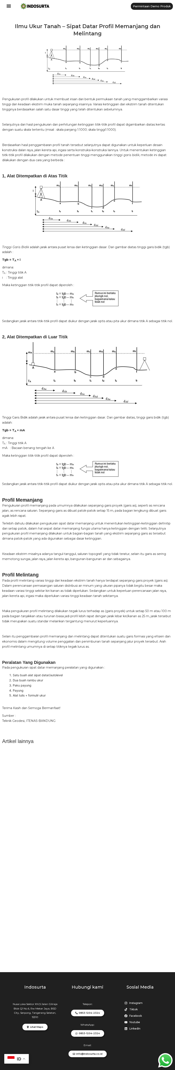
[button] (8, 6)
